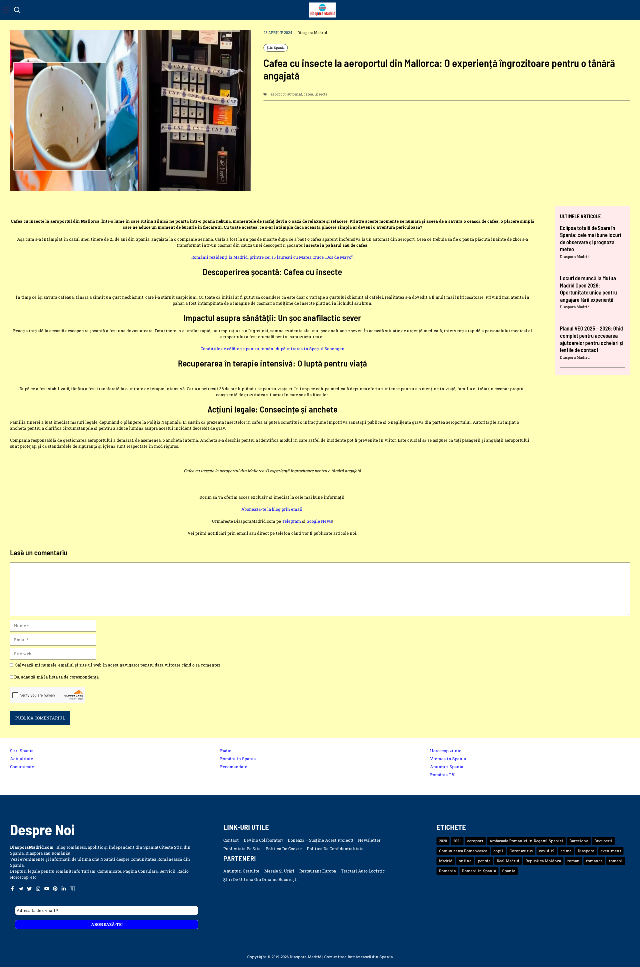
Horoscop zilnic (445, 750)
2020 (443, 840)
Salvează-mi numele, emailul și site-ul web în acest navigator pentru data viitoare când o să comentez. (118, 665)
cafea (308, 94)
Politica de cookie (284, 848)
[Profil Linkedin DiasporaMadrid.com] (63, 888)
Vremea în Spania (448, 758)
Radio (225, 750)
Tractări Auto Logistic (363, 871)
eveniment (610, 850)
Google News (319, 521)
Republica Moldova (543, 860)
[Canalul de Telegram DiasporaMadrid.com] (20, 888)
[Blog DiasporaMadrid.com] (322, 10)
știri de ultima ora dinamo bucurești (260, 879)
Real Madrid (508, 860)
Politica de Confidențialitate (335, 848)
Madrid (445, 860)
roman (573, 860)
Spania (508, 870)
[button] (17, 10)
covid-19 (546, 850)
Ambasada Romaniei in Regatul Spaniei (526, 840)
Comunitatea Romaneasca (463, 850)
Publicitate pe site (241, 848)
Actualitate (21, 758)
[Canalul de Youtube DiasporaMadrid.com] (46, 888)
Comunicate (22, 766)
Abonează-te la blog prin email (271, 509)
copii (498, 850)
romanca (594, 860)
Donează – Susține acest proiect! (320, 840)
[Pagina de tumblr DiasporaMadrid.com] (72, 888)
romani (616, 860)
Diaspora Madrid (312, 32)
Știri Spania (275, 47)
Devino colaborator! (263, 840)
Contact (231, 840)
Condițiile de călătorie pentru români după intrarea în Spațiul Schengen (272, 348)
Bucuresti (603, 840)
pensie (484, 860)
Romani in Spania (479, 870)
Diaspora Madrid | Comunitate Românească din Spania (341, 956)
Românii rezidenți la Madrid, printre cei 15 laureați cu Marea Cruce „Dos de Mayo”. (272, 257)
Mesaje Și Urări (279, 871)
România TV (442, 774)
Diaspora (586, 850)
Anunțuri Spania (446, 766)
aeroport (278, 94)
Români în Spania (238, 758)
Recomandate (233, 766)
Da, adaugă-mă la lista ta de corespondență (56, 677)
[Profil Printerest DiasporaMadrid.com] (55, 888)
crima (566, 850)
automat (294, 94)
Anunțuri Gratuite (241, 871)
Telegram (291, 521)
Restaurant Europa (317, 871)
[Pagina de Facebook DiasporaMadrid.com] (12, 888)
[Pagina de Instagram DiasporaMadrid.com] (38, 888)
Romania (447, 870)
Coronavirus (521, 850)
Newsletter (369, 840)
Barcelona (579, 840)
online (465, 860)
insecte (321, 94)
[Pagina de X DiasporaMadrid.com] (29, 888)
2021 (457, 840)
